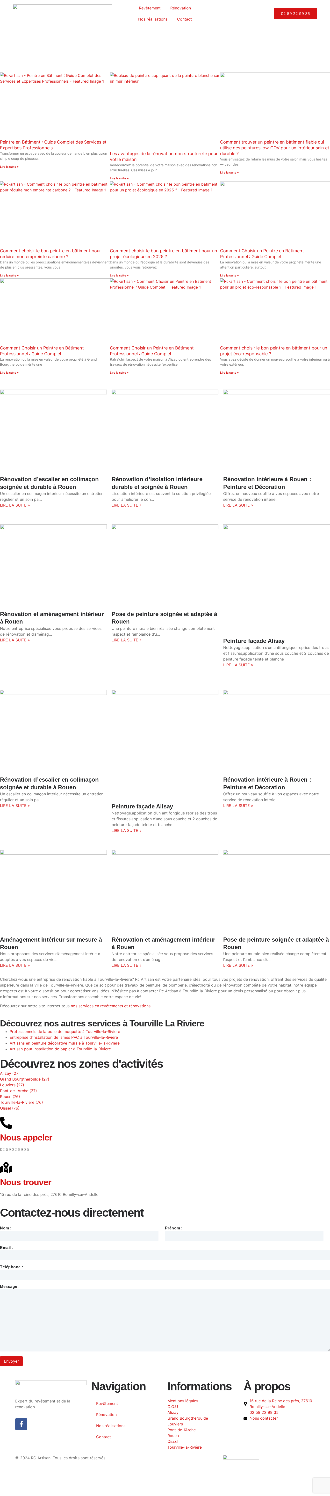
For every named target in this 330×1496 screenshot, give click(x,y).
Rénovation (180, 8)
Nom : (6, 1228)
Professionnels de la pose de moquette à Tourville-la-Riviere (65, 1031)
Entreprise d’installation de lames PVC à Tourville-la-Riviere (64, 1037)
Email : (6, 1248)
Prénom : (174, 1228)
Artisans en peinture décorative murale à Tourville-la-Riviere (65, 1043)
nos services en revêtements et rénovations (111, 1005)
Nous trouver (25, 1182)
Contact (184, 19)
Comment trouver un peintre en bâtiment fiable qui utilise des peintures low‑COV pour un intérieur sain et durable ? (274, 147)
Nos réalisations (152, 19)
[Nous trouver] (6, 1168)
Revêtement (150, 8)
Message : (10, 1287)
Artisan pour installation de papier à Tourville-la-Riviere (60, 1048)
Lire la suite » (9, 166)
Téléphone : (11, 1267)
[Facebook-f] (21, 1424)
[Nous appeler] (6, 1123)
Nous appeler (26, 1137)
